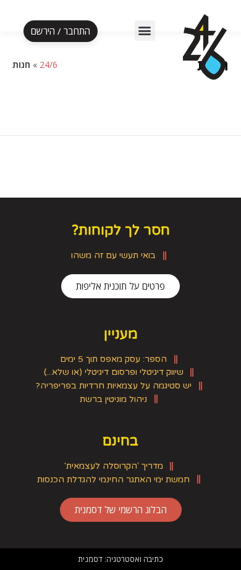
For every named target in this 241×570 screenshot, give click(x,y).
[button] (145, 30)
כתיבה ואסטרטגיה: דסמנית (120, 558)
